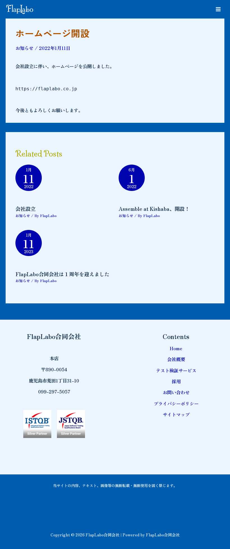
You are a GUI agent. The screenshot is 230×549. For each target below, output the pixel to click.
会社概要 (176, 359)
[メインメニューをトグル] (218, 9)
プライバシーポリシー (176, 403)
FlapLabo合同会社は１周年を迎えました (62, 274)
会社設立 (25, 208)
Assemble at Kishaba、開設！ (154, 208)
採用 (176, 381)
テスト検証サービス (176, 370)
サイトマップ (176, 414)
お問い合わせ (176, 392)
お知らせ (24, 48)
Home (176, 348)
